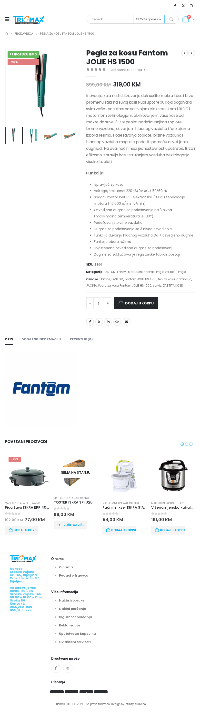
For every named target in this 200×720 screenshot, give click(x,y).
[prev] (184, 53)
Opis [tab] (9, 339)
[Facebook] (175, 5)
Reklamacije (69, 625)
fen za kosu (166, 279)
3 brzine (104, 279)
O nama (66, 567)
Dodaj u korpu (139, 303)
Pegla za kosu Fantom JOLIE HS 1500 (124, 285)
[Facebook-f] (55, 668)
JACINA (91, 285)
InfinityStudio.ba (135, 704)
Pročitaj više (72, 525)
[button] (9, 19)
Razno (35, 503)
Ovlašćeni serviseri (75, 642)
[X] (183, 5)
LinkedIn (108, 322)
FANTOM (110, 272)
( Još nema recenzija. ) (126, 69)
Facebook (90, 322)
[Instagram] (191, 5)
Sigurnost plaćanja (75, 617)
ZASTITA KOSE (173, 285)
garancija (183, 279)
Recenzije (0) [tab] (81, 339)
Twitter (99, 322)
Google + (117, 322)
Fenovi (122, 272)
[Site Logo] (29, 19)
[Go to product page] (124, 475)
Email (126, 322)
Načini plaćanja (72, 608)
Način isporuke (71, 600)
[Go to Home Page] (6, 34)
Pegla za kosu (166, 272)
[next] (191, 53)
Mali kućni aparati (141, 272)
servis (157, 285)
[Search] (171, 19)
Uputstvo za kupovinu (77, 633)
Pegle (182, 272)
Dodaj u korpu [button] (26, 530)
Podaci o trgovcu (73, 575)
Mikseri (134, 503)
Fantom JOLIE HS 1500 (141, 279)
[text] (140, 214)
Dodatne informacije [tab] (41, 339)
